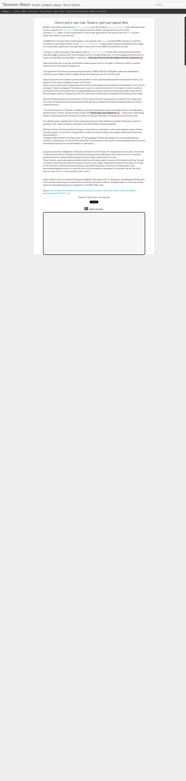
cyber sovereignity (117, 27)
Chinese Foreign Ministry (89, 44)
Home (16, 11)
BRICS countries (82, 27)
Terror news (59, 11)
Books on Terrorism (98, 11)
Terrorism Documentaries (77, 11)
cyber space (67, 30)
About (23, 11)
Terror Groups (45, 11)
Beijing (55, 33)
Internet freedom (97, 52)
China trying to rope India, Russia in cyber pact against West (91, 22)
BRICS (129, 33)
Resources (33, 11)
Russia (104, 41)
